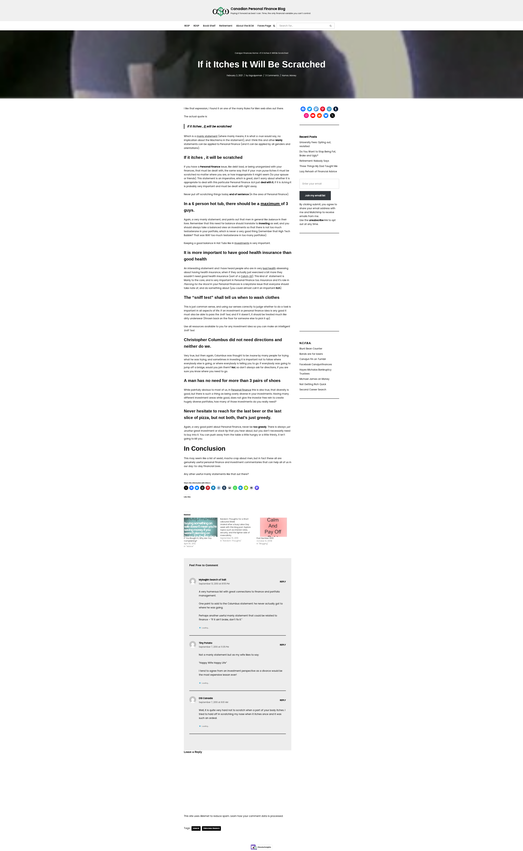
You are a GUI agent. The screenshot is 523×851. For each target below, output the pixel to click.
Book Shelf (209, 25)
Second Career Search (312, 389)
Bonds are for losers (311, 354)
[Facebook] (303, 109)
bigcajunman (255, 75)
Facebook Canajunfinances (315, 364)
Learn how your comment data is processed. (256, 816)
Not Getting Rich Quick (312, 384)
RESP (187, 25)
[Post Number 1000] (273, 527)
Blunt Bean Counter (310, 348)
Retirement (225, 25)
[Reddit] (319, 115)
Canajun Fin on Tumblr (312, 359)
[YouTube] (312, 115)
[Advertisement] (319, 283)
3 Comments (272, 75)
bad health (269, 268)
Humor (285, 75)
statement (207, 136)
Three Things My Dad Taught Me (318, 166)
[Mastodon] (316, 109)
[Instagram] (306, 115)
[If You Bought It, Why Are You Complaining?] (201, 527)
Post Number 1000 (265, 538)
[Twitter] (309, 109)
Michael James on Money (314, 379)
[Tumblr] (335, 109)
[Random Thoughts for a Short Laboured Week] (238, 530)
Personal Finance (241, 389)
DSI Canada (206, 698)
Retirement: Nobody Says (314, 160)
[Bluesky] (325, 115)
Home (255, 53)
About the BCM (245, 25)
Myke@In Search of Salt (212, 579)
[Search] (274, 26)
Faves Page (264, 25)
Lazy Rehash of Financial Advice (318, 171)
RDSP (196, 25)
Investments (242, 243)
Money (293, 75)
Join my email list (315, 195)
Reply (283, 581)
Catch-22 (246, 276)
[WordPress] (329, 109)
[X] (332, 115)
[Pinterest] (322, 109)
